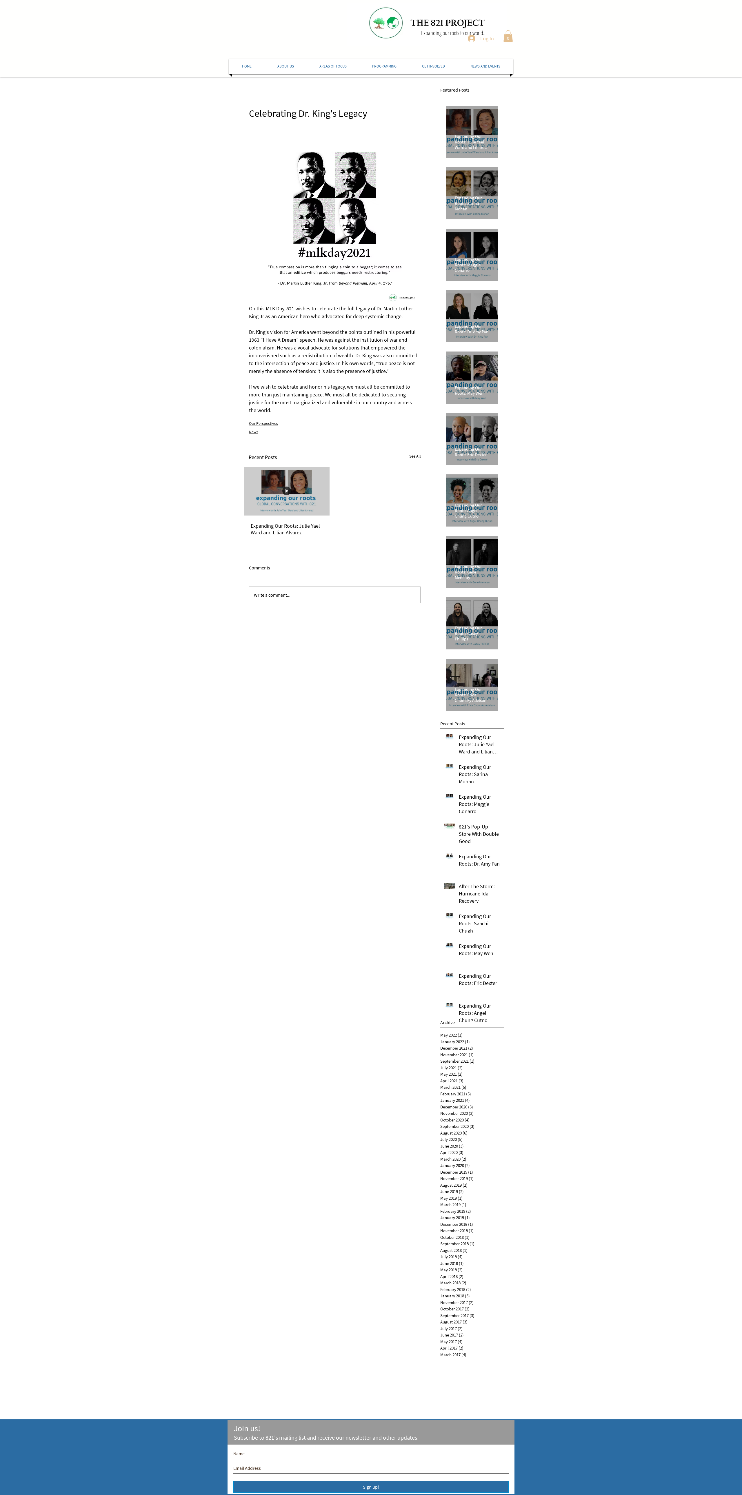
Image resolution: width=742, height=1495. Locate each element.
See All (415, 456)
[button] (508, 36)
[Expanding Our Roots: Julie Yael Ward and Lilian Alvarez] (287, 491)
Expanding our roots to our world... (454, 33)
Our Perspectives (263, 423)
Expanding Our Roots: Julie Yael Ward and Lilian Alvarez (285, 529)
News (253, 431)
